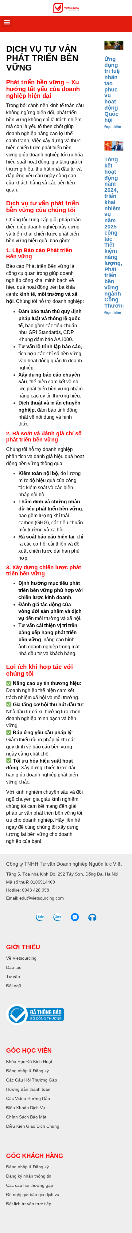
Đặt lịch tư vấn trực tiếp (28, 1203)
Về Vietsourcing (21, 958)
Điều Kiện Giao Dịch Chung (32, 1126)
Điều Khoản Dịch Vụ (25, 1107)
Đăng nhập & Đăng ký (27, 1070)
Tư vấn (13, 976)
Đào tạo (13, 967)
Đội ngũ (13, 985)
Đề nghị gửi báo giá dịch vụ (32, 1194)
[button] (7, 22)
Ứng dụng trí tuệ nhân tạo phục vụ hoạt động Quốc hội (112, 89)
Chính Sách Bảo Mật (26, 1116)
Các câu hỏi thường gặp (29, 1185)
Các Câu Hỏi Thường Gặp (31, 1080)
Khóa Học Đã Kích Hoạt (29, 1061)
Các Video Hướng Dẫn (28, 1098)
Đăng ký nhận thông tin (28, 1176)
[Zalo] (40, 917)
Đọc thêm (112, 127)
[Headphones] (92, 917)
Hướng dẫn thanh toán (28, 1089)
